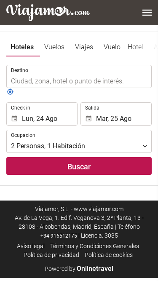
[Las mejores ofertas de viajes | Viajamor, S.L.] (48, 12)
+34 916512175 (58, 236)
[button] (147, 12)
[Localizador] (10, 93)
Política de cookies (109, 255)
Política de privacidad (51, 255)
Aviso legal (31, 246)
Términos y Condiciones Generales (94, 246)
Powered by (79, 268)
